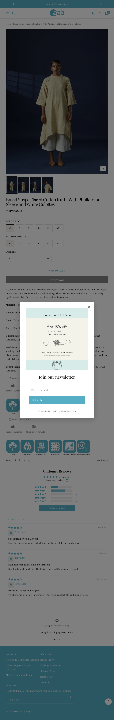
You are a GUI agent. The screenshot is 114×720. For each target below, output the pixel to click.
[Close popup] (89, 307)
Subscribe (37, 400)
